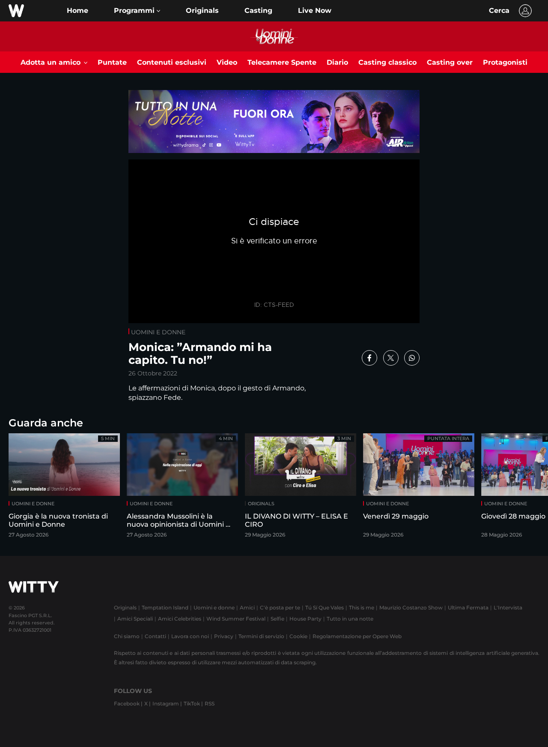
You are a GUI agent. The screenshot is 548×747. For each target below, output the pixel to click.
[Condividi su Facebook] (369, 358)
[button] (137, 11)
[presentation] (520, 488)
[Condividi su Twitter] (391, 358)
